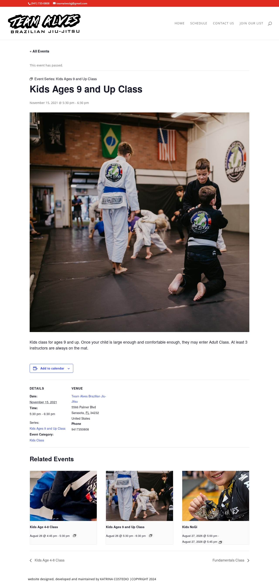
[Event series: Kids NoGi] (220, 542)
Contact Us (223, 23)
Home (180, 23)
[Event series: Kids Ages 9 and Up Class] (150, 535)
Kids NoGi (189, 527)
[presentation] (63, 496)
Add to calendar (52, 368)
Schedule (198, 23)
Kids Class (37, 440)
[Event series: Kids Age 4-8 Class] (74, 535)
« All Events (39, 51)
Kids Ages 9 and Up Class (47, 428)
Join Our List (251, 23)
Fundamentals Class (229, 560)
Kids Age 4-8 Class (44, 527)
